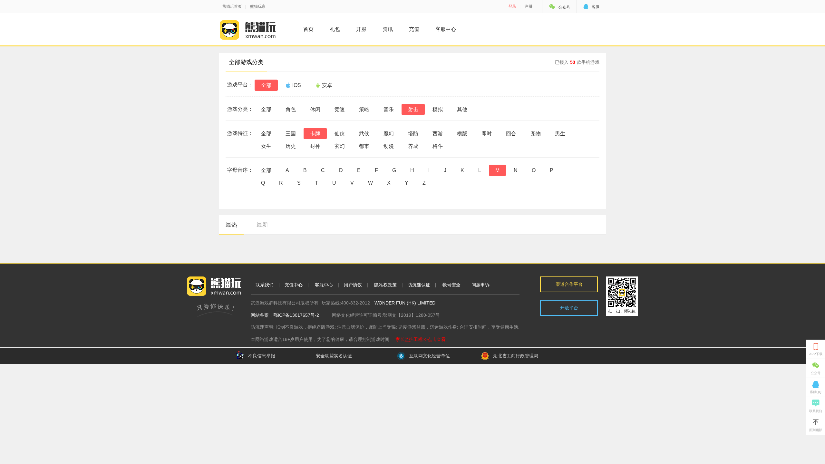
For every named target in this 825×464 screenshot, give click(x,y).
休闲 (315, 109)
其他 (462, 109)
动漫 (388, 146)
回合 (511, 133)
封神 (315, 146)
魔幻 (388, 133)
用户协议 (353, 284)
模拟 (437, 109)
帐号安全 (451, 284)
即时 (486, 133)
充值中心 (294, 284)
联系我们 (265, 284)
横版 (462, 133)
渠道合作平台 (569, 284)
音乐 (388, 109)
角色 (291, 109)
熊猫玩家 (258, 6)
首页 (308, 29)
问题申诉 (480, 284)
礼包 (335, 29)
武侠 (364, 133)
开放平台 (569, 307)
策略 (364, 109)
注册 (528, 6)
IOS (296, 85)
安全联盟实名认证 (334, 355)
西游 (437, 133)
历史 (291, 146)
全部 (266, 85)
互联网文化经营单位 (429, 355)
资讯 (388, 29)
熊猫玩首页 (232, 6)
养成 (413, 146)
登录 (512, 6)
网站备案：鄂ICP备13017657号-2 (285, 315)
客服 (591, 7)
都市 (364, 146)
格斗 (437, 146)
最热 (231, 224)
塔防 (413, 133)
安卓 (327, 85)
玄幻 (340, 146)
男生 (560, 133)
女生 (266, 146)
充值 (414, 29)
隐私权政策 (385, 284)
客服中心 (445, 29)
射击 (413, 109)
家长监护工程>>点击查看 (420, 339)
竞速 (340, 109)
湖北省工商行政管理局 (515, 355)
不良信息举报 (261, 355)
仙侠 (340, 133)
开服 (361, 29)
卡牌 (315, 133)
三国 (291, 133)
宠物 (535, 133)
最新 (262, 224)
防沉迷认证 (419, 284)
